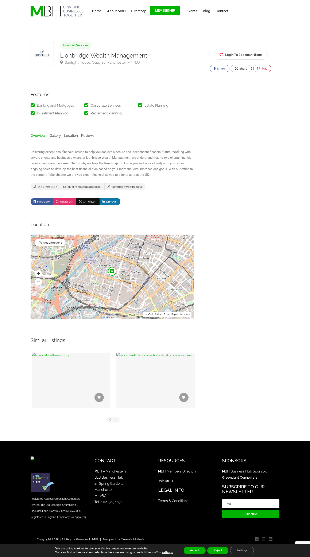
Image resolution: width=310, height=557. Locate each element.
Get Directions (52, 242)
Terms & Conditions (173, 501)
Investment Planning (52, 113)
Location (71, 136)
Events (192, 11)
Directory (138, 11)
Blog (206, 11)
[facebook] (256, 539)
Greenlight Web (132, 539)
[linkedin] (270, 539)
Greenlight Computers (239, 477)
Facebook (43, 201)
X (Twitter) (89, 201)
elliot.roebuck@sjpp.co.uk (84, 186)
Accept (194, 550)
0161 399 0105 (47, 186)
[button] (38, 273)
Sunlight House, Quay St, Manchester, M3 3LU (102, 62)
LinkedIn (111, 201)
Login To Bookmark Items (243, 54)
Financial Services (75, 45)
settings (167, 552)
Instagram (66, 201)
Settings (242, 550)
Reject (218, 550)
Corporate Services (106, 105)
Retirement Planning (106, 113)
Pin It (263, 68)
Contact (222, 11)
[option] (70, 383)
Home (97, 11)
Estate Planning (156, 105)
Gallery (55, 136)
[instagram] (263, 539)
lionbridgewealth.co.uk (127, 186)
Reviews (87, 136)
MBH (95, 539)
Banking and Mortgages (55, 105)
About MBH (116, 11)
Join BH (165, 481)
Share (220, 68)
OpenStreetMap (166, 314)
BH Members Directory (177, 471)
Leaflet (148, 314)
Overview (38, 136)
